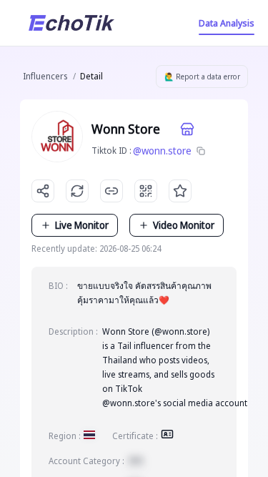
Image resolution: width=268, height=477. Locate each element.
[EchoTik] (71, 23)
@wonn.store (162, 150)
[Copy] (200, 150)
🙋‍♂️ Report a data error (202, 77)
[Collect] (180, 191)
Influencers (45, 76)
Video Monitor (183, 225)
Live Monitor (82, 225)
